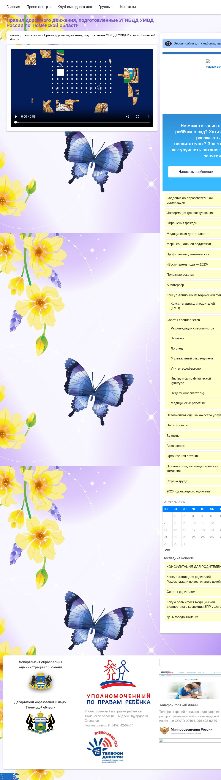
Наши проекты (177, 425)
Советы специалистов (183, 319)
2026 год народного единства (188, 491)
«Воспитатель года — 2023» (187, 264)
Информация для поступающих (190, 212)
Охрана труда (177, 481)
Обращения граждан (182, 222)
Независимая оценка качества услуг (194, 415)
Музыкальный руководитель (192, 358)
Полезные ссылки (180, 274)
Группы (105, 6)
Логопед (177, 348)
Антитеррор (175, 284)
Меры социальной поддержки (189, 243)
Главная (13, 6)
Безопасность (177, 445)
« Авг (166, 549)
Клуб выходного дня (75, 6)
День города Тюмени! (182, 616)
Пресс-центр (38, 6)
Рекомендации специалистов (192, 328)
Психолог (178, 338)
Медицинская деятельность (187, 233)
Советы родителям (181, 591)
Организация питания (183, 455)
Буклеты (173, 435)
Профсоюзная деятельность (188, 254)
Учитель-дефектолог (186, 368)
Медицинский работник (188, 402)
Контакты (128, 6)
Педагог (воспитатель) (187, 393)
